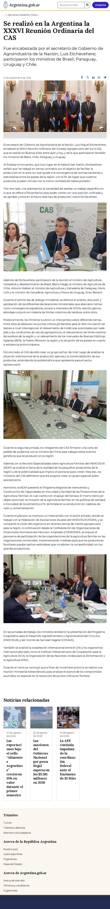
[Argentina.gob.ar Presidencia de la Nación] (20, 5)
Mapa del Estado (12, 864)
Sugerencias (10, 890)
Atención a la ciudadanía (17, 832)
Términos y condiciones (16, 885)
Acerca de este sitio (14, 880)
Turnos (7, 822)
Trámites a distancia (14, 827)
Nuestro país (10, 849)
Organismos (10, 859)
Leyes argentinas (12, 854)
